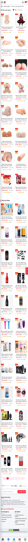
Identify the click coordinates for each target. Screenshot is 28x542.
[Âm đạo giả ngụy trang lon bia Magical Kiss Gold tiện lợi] (21, 301)
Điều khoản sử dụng (6, 515)
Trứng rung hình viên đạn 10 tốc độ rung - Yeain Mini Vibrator (7, 356)
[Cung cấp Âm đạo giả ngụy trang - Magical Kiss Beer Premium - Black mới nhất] (7, 301)
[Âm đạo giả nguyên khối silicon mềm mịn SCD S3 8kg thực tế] (21, 134)
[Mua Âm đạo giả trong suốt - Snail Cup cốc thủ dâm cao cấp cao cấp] (7, 232)
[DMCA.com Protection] (14, 530)
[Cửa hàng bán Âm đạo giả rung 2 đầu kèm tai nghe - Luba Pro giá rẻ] (7, 461)
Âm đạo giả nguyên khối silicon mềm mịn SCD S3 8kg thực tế (21, 143)
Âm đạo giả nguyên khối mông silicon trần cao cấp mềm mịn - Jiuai (21, 51)
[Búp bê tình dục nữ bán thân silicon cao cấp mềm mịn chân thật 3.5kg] (21, 88)
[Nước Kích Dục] (5, 2)
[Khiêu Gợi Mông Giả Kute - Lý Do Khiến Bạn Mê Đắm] (21, 65)
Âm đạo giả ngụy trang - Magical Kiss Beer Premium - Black (7, 310)
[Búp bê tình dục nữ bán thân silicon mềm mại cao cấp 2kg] (7, 88)
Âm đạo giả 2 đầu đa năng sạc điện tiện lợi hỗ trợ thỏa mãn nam (21, 241)
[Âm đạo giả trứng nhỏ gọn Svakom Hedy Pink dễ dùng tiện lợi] (21, 392)
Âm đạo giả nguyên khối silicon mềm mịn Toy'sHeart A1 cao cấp (7, 51)
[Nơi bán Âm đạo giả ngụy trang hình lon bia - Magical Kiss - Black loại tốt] (7, 255)
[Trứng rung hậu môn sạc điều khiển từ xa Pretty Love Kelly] (7, 415)
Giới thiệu (4, 519)
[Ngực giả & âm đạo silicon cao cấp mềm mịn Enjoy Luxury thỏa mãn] (7, 134)
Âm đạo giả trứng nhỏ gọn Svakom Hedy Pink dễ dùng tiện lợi (21, 401)
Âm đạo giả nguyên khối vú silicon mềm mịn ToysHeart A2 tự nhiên (7, 28)
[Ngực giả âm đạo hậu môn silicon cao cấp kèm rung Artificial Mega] (7, 180)
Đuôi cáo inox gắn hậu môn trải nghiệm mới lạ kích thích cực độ (21, 447)
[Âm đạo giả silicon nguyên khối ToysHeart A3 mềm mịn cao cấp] (21, 157)
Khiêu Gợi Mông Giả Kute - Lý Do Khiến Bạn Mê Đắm (21, 74)
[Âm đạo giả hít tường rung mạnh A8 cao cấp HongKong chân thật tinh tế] (21, 347)
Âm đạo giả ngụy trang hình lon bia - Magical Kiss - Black (7, 264)
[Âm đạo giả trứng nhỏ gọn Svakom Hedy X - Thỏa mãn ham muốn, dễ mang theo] (7, 370)
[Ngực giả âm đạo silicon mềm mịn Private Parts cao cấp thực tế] (21, 180)
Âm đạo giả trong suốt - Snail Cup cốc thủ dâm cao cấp (7, 241)
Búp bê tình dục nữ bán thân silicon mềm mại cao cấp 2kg (7, 97)
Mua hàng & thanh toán (21, 518)
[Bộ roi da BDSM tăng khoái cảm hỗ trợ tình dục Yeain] (21, 255)
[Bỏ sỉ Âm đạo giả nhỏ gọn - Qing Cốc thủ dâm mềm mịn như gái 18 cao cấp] (7, 209)
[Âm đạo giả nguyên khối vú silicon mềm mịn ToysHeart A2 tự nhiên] (7, 19)
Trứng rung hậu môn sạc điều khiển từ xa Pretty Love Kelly (7, 424)
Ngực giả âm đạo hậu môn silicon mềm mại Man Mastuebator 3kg (7, 166)
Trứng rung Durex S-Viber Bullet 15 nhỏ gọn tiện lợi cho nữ (21, 333)
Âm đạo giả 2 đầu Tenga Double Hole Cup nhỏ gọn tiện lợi (21, 470)
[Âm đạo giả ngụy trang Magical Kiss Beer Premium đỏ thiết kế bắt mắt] (7, 278)
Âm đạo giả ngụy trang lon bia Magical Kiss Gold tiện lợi (21, 310)
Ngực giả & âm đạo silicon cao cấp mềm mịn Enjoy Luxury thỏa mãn (7, 143)
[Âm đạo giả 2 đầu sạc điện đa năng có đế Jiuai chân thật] (21, 278)
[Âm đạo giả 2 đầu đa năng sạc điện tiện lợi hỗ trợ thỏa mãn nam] (21, 232)
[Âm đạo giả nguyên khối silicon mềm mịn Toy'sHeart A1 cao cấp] (7, 42)
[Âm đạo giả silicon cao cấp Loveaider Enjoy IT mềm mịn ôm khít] (7, 392)
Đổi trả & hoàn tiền (20, 524)
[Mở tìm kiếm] (23, 2)
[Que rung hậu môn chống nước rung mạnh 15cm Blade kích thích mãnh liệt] (7, 324)
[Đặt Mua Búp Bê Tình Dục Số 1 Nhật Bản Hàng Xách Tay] (21, 19)
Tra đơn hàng (21, 491)
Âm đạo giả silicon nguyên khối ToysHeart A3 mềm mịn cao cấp (21, 166)
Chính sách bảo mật (7, 517)
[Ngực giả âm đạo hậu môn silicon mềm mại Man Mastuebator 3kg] (7, 157)
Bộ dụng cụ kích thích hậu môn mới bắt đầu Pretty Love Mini (7, 447)
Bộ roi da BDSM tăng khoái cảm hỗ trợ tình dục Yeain (21, 264)
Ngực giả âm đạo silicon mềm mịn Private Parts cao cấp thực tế (21, 189)
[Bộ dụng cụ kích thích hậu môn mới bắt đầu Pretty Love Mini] (7, 438)
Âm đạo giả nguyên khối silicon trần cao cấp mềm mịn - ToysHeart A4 (21, 120)
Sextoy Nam (6, 200)
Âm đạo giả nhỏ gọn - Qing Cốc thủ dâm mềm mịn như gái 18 (7, 218)
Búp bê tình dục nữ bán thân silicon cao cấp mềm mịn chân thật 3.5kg (21, 97)
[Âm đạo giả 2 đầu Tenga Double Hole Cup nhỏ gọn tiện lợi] (21, 461)
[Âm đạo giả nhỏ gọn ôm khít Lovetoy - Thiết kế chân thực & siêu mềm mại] (21, 415)
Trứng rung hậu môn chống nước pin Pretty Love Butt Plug (21, 378)
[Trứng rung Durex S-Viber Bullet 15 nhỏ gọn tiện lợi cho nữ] (21, 324)
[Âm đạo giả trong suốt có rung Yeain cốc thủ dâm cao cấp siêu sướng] (21, 209)
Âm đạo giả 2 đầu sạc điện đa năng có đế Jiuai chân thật (21, 287)
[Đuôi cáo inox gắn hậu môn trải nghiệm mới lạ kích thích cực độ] (21, 438)
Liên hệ (3, 521)
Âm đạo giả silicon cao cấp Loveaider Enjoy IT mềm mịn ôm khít (6, 401)
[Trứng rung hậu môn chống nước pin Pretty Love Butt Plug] (21, 370)
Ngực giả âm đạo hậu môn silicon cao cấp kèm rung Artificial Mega (7, 189)
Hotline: (8, 509)
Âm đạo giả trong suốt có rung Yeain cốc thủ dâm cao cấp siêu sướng (21, 218)
